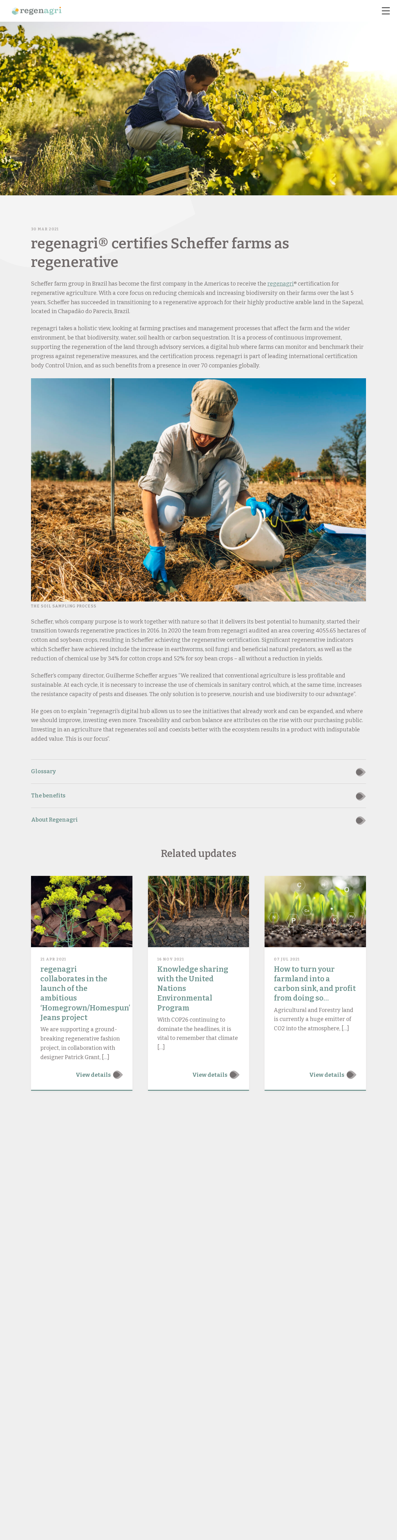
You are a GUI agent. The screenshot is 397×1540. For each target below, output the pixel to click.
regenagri (280, 283)
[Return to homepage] (36, 11)
